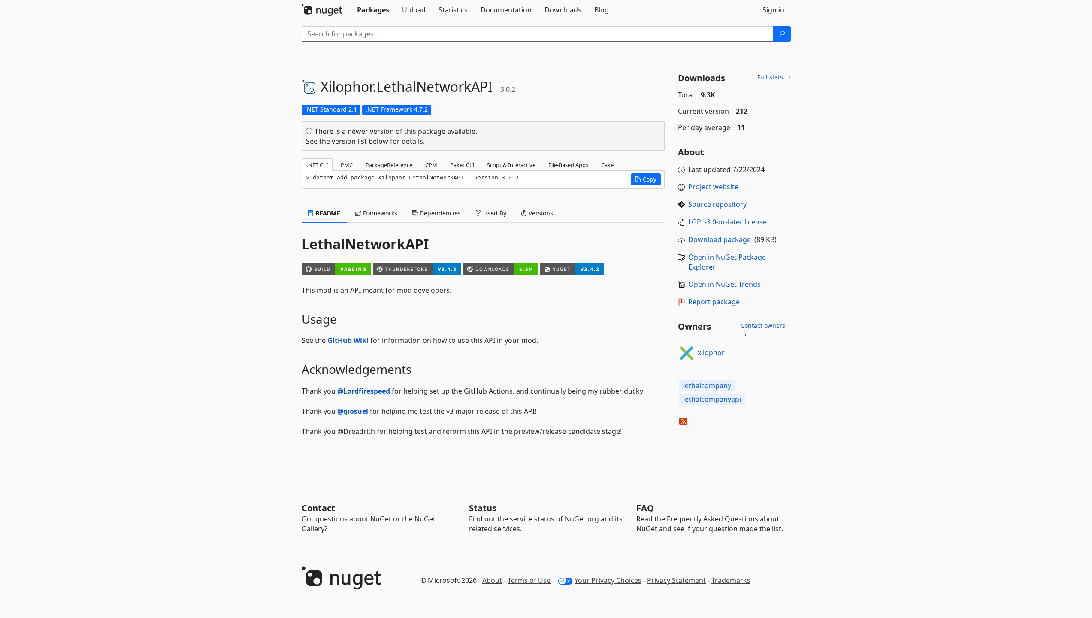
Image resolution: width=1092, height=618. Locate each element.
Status (482, 508)
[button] (646, 179)
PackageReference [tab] (389, 165)
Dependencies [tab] (439, 213)
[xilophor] (686, 353)
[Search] (782, 34)
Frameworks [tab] (379, 213)
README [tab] (327, 213)
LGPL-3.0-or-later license (727, 222)
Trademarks (730, 580)
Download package (719, 239)
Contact (318, 508)
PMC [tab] (347, 165)
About (492, 580)
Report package (714, 301)
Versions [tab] (540, 213)
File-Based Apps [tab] (568, 165)
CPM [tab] (431, 165)
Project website (713, 186)
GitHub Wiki (348, 340)
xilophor (711, 352)
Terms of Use (529, 580)
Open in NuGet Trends (724, 284)
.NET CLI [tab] (317, 165)
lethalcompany (707, 385)
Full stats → (774, 77)
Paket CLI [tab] (462, 165)
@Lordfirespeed (363, 391)
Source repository (717, 204)
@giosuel (352, 411)
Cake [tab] (607, 165)
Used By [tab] (493, 213)
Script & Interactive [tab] (511, 165)
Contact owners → (763, 329)
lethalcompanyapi (712, 399)
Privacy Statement (676, 580)
